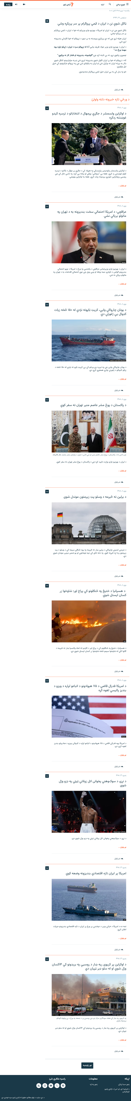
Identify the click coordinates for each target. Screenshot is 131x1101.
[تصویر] (24, 4)
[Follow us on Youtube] (50, 1085)
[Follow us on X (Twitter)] (56, 1085)
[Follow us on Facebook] (63, 1085)
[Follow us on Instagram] (44, 1085)
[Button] (118, 89)
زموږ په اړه (93, 1084)
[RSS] (38, 1085)
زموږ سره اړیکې (123, 1084)
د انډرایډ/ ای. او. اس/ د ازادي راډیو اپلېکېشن (117, 1090)
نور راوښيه (87, 1065)
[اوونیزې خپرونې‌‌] (16, 4)
